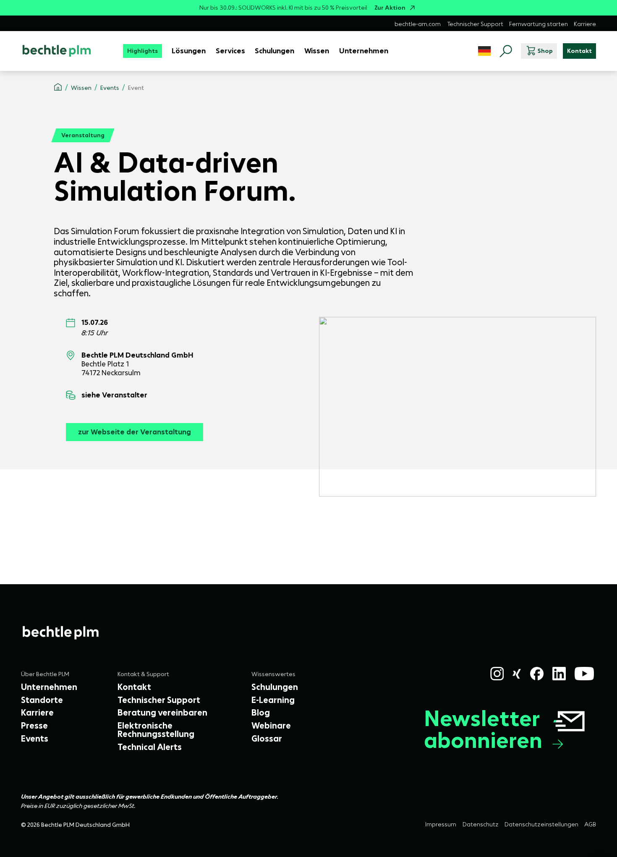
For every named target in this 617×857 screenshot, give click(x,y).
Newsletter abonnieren (483, 730)
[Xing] (516, 674)
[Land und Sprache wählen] (484, 51)
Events (109, 87)
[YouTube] (584, 673)
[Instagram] (497, 673)
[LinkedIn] (559, 673)
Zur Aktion (389, 7)
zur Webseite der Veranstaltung (134, 431)
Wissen (81, 87)
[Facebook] (537, 673)
